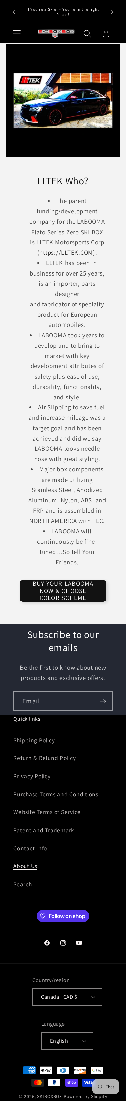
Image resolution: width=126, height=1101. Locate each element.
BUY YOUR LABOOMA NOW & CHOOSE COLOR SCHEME (63, 591)
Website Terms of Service (47, 812)
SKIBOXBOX (49, 1096)
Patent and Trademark (43, 830)
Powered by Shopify (85, 1096)
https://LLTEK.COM (66, 252)
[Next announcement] (112, 12)
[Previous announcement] (13, 12)
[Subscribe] (103, 701)
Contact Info (30, 848)
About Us (25, 866)
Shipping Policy (34, 740)
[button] (17, 33)
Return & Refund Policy (44, 758)
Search (22, 884)
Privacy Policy (32, 776)
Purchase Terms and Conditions (55, 794)
